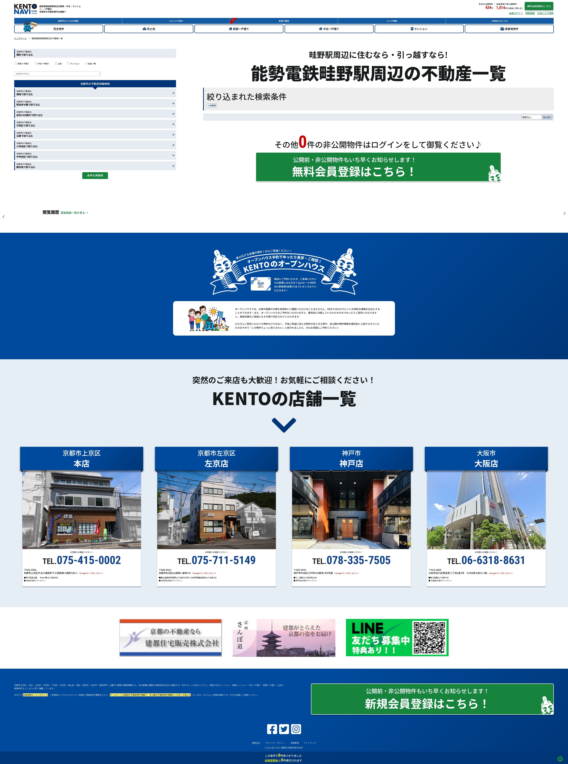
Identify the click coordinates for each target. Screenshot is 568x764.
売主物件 (58, 29)
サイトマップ (310, 742)
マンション (420, 29)
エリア (392, 20)
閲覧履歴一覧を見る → (74, 213)
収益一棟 (92, 63)
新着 (284, 20)
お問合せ (500, 20)
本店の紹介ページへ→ (35, 580)
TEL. (81, 559)
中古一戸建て (331, 29)
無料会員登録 (539, 6)
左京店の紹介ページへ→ (171, 580)
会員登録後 (272, 760)
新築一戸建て (241, 29)
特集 (68, 20)
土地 (60, 63)
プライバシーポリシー (275, 742)
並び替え (547, 117)
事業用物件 (511, 29)
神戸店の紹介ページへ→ (306, 580)
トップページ (20, 38)
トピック (176, 20)
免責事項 (295, 742)
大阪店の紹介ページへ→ (441, 580)
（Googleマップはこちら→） (91, 573)
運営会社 (256, 742)
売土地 (151, 29)
